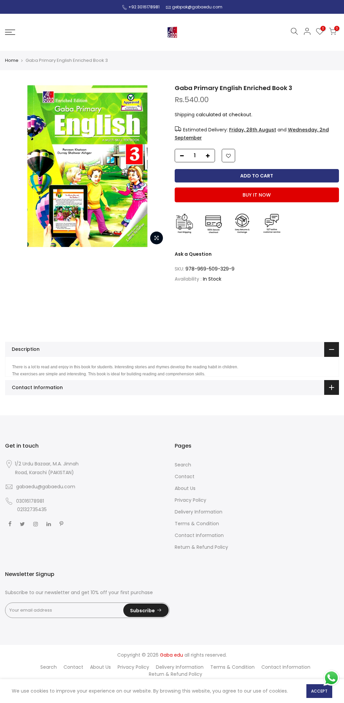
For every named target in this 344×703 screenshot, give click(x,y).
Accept (319, 691)
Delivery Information (198, 511)
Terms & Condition (197, 523)
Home (11, 60)
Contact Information (199, 535)
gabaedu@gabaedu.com (45, 486)
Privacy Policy (190, 500)
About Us (185, 488)
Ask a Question (193, 254)
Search (183, 464)
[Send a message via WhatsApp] (331, 678)
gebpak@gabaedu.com (197, 7)
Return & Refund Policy (201, 547)
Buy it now (257, 195)
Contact (185, 476)
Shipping (185, 114)
